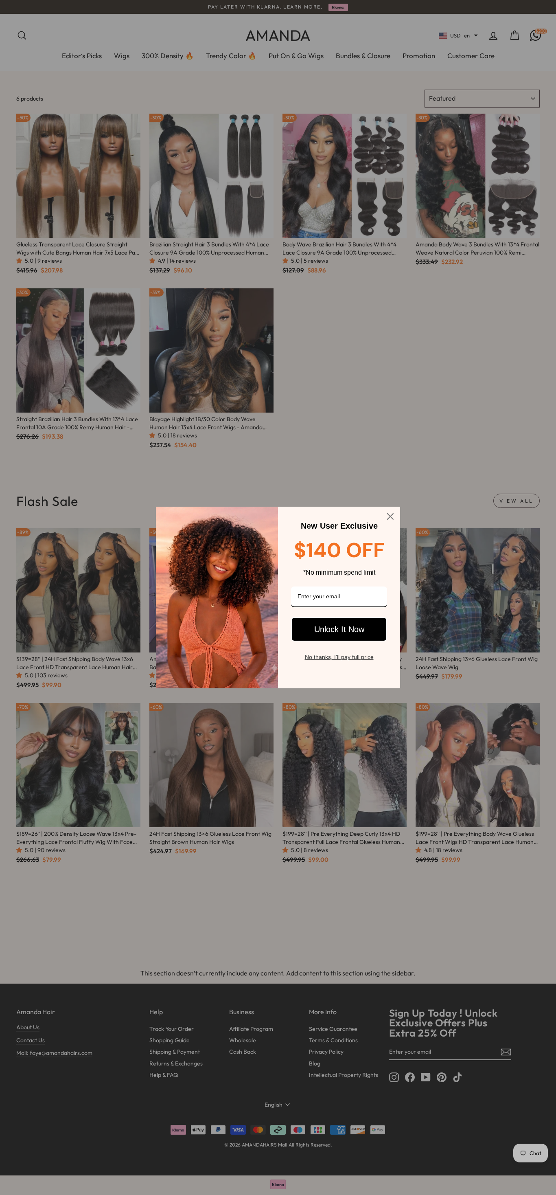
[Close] (390, 516)
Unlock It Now (339, 629)
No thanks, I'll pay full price (339, 657)
